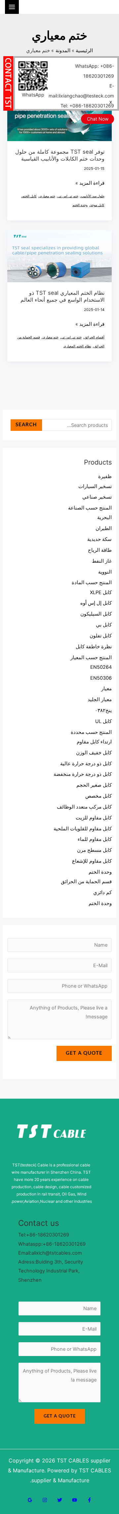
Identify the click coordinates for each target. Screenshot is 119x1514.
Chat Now (97, 119)
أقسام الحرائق (94, 337)
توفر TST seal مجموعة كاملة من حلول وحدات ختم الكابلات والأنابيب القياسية (59, 155)
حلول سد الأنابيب (92, 196)
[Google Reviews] (29, 1499)
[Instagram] (44, 1499)
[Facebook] (89, 1499)
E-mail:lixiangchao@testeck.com (81, 90)
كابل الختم (29, 196)
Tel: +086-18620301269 (87, 105)
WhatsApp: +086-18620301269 (94, 71)
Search (26, 424)
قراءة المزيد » (89, 183)
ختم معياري (47, 196)
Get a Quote (84, 1053)
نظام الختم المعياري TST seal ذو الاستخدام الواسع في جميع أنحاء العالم (62, 296)
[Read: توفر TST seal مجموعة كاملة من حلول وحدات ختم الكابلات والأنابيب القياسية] (59, 115)
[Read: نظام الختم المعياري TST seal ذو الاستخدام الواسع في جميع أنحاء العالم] (59, 256)
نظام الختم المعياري (77, 346)
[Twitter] (59, 1499)
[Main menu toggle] (12, 7)
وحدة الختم (80, 205)
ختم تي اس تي (68, 196)
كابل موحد (97, 205)
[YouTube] (74, 1499)
